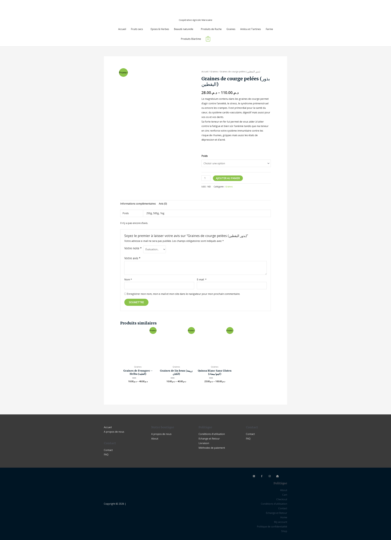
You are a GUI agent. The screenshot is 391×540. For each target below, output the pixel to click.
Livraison (204, 443)
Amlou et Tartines (250, 29)
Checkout (281, 499)
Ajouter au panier (228, 178)
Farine (269, 29)
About (154, 438)
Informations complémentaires (138, 203)
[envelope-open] (280, 476)
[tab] (138, 203)
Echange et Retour (209, 438)
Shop (284, 531)
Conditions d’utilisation (212, 434)
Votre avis (132, 258)
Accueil (122, 29)
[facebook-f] (264, 476)
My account (280, 522)
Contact (108, 450)
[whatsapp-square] (256, 476)
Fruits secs (137, 29)
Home (283, 517)
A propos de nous (114, 431)
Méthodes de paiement (212, 447)
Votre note (133, 248)
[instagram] (272, 476)
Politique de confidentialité (272, 526)
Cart (284, 494)
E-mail (201, 279)
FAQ (106, 454)
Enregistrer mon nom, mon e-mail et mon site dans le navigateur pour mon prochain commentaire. (183, 294)
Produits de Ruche (211, 29)
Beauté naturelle (183, 29)
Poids (204, 156)
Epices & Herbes (160, 29)
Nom (128, 279)
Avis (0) (163, 203)
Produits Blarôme (191, 39)
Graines (231, 29)
